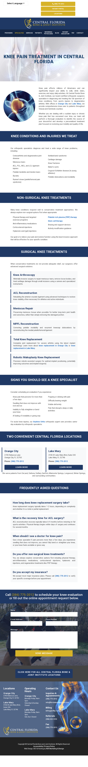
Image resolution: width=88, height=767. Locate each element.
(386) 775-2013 (51, 727)
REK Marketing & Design (55, 749)
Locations (58, 13)
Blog (57, 33)
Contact (80, 33)
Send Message (44, 653)
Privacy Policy (49, 746)
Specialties (19, 33)
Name (13, 610)
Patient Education (65, 33)
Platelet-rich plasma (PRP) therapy (62, 217)
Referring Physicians (48, 33)
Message (14, 630)
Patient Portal (58, 9)
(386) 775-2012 (59, 4)
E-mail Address (17, 619)
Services (29, 33)
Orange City (63, 104)
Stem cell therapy (55, 221)
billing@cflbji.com (52, 711)
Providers (8, 33)
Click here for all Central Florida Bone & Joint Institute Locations (44, 673)
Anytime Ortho (39, 422)
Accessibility (38, 746)
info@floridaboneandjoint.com (57, 702)
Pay (73, 33)
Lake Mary (76, 104)
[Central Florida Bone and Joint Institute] (44, 23)
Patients (38, 33)
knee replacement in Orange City (53, 346)
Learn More (21, 467)
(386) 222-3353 (51, 719)
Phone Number (51, 619)
